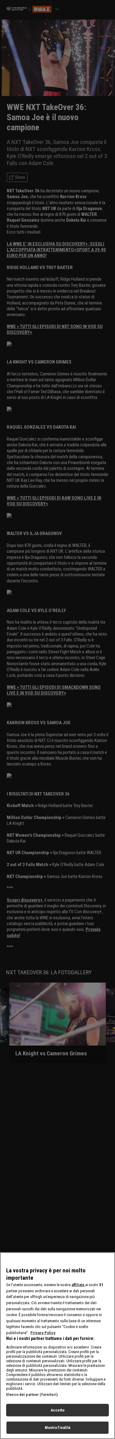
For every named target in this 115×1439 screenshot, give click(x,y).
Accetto (57, 1410)
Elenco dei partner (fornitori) (32, 1394)
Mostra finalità (58, 1427)
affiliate (78, 1284)
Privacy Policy (43, 1332)
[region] (57, 1345)
